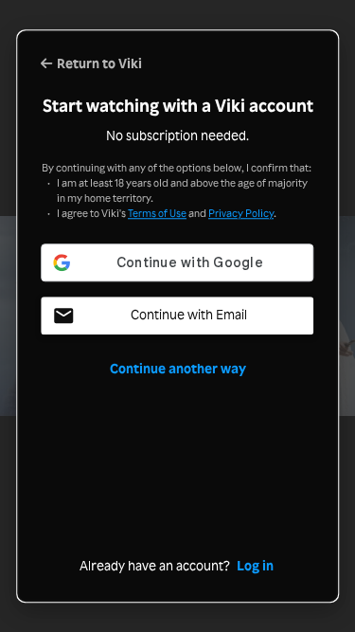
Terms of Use (157, 213)
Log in (255, 566)
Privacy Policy (241, 213)
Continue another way (178, 369)
